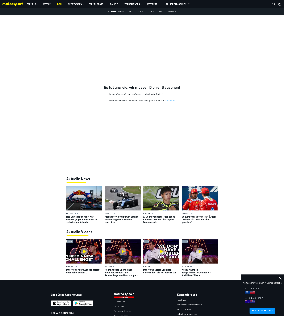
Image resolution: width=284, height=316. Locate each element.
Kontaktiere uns (184, 309)
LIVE (129, 11)
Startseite (169, 100)
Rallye (114, 4)
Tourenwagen (132, 4)
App (161, 11)
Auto (152, 11)
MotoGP (46, 4)
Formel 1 (31, 4)
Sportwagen (75, 4)
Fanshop (172, 11)
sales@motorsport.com (188, 314)
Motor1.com (119, 306)
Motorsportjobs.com (123, 311)
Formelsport (96, 4)
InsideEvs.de (119, 301)
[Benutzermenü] (280, 4)
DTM (59, 4)
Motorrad (151, 4)
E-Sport (140, 11)
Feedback (181, 300)
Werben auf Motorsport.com (189, 304)
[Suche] (274, 4)
